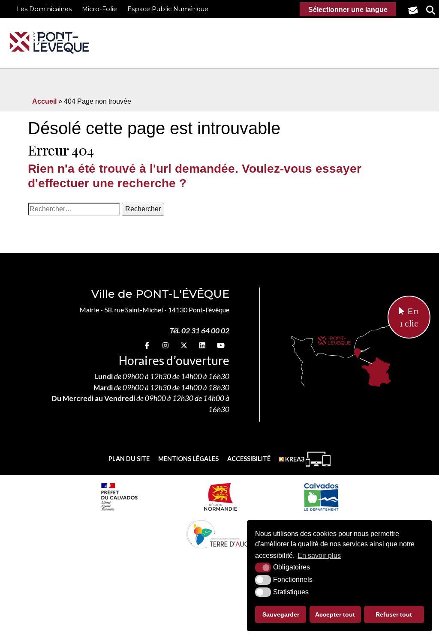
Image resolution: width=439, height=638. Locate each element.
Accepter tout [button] (335, 614)
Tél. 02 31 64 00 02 (199, 330)
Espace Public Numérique (167, 9)
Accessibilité (249, 458)
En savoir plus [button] (319, 555)
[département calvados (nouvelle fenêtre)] (321, 496)
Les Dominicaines (44, 9)
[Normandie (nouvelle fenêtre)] (220, 496)
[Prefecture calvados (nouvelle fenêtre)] (119, 496)
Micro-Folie (99, 9)
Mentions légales (188, 458)
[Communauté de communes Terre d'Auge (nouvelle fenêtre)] (219, 534)
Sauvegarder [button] (280, 614)
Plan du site (129, 458)
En (409, 317)
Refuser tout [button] (394, 614)
